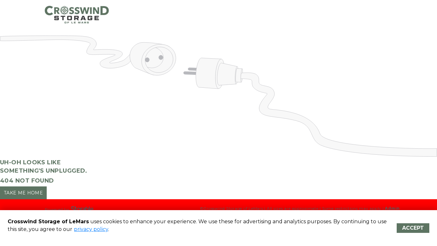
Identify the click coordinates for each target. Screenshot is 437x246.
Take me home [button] (23, 193)
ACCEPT (413, 228)
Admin (392, 208)
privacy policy (91, 229)
